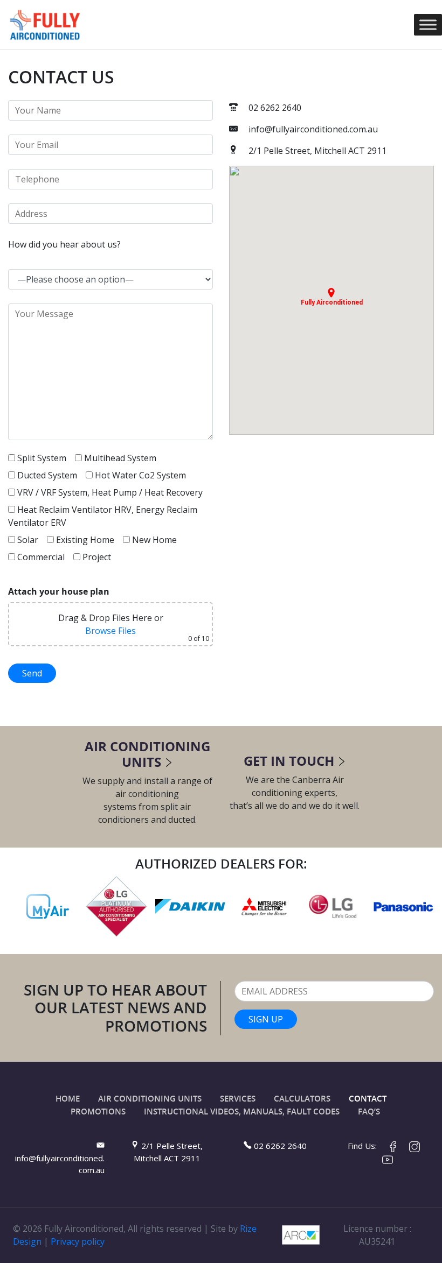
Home (68, 1098)
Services (237, 1098)
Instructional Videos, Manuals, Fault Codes (242, 1111)
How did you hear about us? (64, 244)
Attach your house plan (58, 591)
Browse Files (110, 631)
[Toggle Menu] (428, 24)
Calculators (302, 1098)
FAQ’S (369, 1111)
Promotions (98, 1111)
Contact (367, 1098)
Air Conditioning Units (147, 754)
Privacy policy (78, 1241)
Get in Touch (289, 761)
